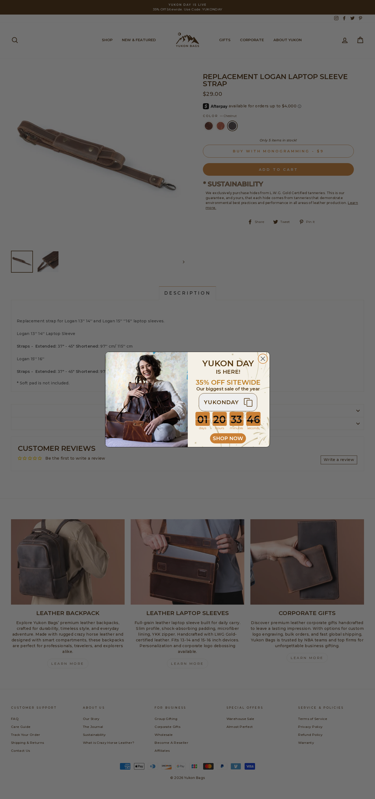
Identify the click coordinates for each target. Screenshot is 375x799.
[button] (228, 402)
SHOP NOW (228, 438)
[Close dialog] (263, 359)
